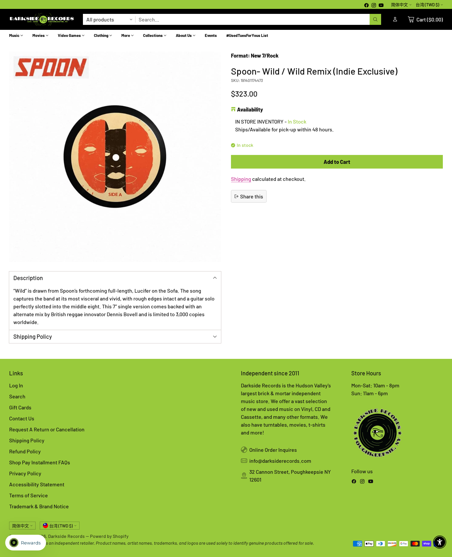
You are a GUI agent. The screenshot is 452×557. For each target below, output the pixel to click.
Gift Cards (20, 407)
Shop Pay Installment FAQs (39, 462)
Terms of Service (28, 495)
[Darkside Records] (42, 19)
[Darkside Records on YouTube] (381, 6)
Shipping (241, 179)
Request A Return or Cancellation (46, 429)
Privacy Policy (25, 473)
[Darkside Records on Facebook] (366, 6)
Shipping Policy (26, 440)
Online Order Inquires (273, 450)
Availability (250, 109)
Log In (16, 385)
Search (17, 396)
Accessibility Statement (36, 484)
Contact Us (21, 418)
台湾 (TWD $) (427, 4)
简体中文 (399, 4)
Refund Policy (25, 451)
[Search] (375, 19)
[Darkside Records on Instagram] (373, 6)
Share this (251, 196)
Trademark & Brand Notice (39, 506)
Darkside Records (66, 536)
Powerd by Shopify (109, 536)
